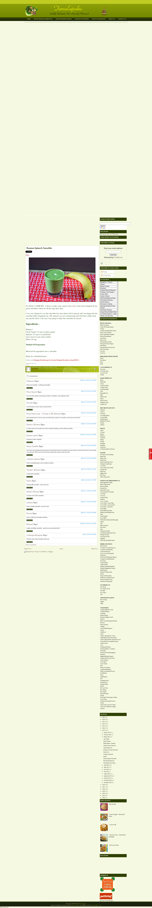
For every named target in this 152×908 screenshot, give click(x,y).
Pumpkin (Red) (104, 684)
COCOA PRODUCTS (106, 367)
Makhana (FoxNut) (105, 421)
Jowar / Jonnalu (104, 501)
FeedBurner (118, 257)
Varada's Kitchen (33, 469)
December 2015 (108, 782)
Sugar (101, 603)
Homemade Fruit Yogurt (109, 763)
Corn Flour (103, 466)
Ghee (101, 391)
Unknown (30, 381)
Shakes (71, 369)
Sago (101, 529)
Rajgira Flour (103, 473)
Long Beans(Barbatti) (105, 669)
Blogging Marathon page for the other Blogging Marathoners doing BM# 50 (56, 360)
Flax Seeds (103, 561)
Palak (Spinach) (63, 369)
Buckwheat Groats (104, 490)
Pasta (101, 514)
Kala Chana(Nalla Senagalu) (107, 334)
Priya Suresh (31, 391)
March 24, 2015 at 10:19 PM (88, 380)
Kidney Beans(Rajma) (105, 336)
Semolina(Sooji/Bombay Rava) (107, 533)
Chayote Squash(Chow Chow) (107, 636)
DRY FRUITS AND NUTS (107, 408)
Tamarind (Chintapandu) (106, 581)
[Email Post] (95, 369)
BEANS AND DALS (105, 323)
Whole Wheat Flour (105, 477)
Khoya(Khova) (104, 393)
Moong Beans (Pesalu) (106, 342)
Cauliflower (103, 632)
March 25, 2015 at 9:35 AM (88, 423)
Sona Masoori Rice (105, 536)
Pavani (29, 513)
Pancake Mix (103, 469)
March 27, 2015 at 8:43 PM (88, 512)
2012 (103, 724)
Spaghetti (102, 538)
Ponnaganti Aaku (104, 680)
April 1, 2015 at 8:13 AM (89, 534)
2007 (103, 717)
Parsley (102, 574)
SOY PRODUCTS (105, 585)
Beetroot (102, 619)
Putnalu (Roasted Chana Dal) (107, 347)
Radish (102, 686)
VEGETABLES (104, 608)
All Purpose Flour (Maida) (106, 454)
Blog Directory (4, 907)
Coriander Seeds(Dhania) (106, 549)
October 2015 (107, 778)
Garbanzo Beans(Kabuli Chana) (108, 330)
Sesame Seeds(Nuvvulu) (106, 579)
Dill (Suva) (103, 555)
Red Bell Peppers (104, 693)
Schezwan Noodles (114, 845)
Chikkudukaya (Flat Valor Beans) (108, 637)
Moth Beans (103, 345)
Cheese (102, 384)
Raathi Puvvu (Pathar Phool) (107, 577)
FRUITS (102, 428)
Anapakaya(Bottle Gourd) (106, 609)
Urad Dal (102, 353)
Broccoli (102, 622)
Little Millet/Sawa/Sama (106, 510)
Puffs (101, 362)
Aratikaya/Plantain (104, 611)
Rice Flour (102, 475)
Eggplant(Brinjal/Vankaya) (106, 656)
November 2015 (108, 780)
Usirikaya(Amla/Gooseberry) (107, 449)
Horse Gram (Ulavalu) (105, 332)
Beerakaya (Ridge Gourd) (106, 617)
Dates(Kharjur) (104, 419)
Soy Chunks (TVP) (105, 589)
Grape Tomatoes (104, 660)
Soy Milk (102, 590)
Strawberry (103, 447)
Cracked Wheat (104, 497)
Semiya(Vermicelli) (105, 531)
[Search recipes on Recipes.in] (106, 900)
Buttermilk (102, 382)
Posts (104, 272)
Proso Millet (103, 518)
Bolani (105, 756)
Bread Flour (103, 460)
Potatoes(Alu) (103, 682)
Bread (101, 358)
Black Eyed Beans (104, 325)
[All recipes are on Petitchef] (106, 899)
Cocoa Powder (104, 373)
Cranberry (102, 438)
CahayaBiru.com (96, 905)
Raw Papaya (103, 691)
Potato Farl (106, 752)
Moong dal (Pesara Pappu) (106, 343)
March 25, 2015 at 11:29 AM (88, 434)
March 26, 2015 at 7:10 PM (88, 480)
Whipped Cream (104, 402)
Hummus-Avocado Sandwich (110, 750)
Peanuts (102, 423)
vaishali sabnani (33, 459)
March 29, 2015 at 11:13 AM (88, 523)
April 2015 (106, 765)
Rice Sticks (103, 527)
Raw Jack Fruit (104, 688)
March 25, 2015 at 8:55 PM (88, 458)
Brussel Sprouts (104, 624)
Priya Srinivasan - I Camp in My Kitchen (43, 413)
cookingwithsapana (34, 535)
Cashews (102, 411)
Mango (102, 439)
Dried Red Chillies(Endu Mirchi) (108, 557)
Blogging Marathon (49, 369)
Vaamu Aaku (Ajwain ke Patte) (107, 704)
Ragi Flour (103, 471)
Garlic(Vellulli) (104, 562)
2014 (103, 728)
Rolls (101, 364)
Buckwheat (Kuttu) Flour (106, 462)
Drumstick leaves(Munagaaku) (107, 652)
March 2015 (107, 737)
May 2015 (106, 767)
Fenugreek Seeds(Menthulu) (107, 559)
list (74, 306)
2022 (103, 797)
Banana (40, 369)
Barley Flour (103, 458)
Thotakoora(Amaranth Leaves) (107, 701)
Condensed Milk (104, 385)
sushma (29, 502)
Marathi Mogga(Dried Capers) (107, 568)
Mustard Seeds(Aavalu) (106, 572)
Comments (106, 275)
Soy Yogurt (103, 592)
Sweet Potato (103, 699)
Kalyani (29, 524)
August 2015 (107, 774)
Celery (102, 634)
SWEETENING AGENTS (107, 598)
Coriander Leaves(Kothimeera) (107, 548)
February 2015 (107, 734)
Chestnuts (102, 413)
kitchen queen (32, 435)
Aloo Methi (106, 739)
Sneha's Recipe (32, 491)
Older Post (94, 549)
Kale (101, 665)
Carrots (102, 630)
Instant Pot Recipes (82, 19)
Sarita (28, 480)
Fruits (57, 369)
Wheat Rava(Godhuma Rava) (107, 540)
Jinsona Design (75, 905)
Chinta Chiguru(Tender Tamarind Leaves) (110, 639)
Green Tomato (103, 663)
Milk (101, 395)
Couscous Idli (112, 824)
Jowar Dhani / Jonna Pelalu (107, 503)
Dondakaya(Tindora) (105, 647)
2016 (103, 784)
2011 (103, 721)
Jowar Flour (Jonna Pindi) (106, 467)
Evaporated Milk (104, 389)
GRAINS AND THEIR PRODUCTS (110, 480)
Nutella (102, 375)
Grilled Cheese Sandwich (109, 745)
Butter (101, 380)
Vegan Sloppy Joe (107, 747)
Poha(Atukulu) (104, 516)
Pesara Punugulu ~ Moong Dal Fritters (117, 815)
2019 (103, 791)
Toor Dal (102, 351)
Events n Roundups (99, 19)
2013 (103, 726)
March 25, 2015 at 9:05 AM (88, 413)
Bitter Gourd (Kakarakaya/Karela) (108, 621)
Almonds (102, 410)
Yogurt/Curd (103, 404)
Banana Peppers (104, 615)
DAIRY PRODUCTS (106, 378)
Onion (101, 675)
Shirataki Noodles (104, 534)
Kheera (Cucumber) (105, 667)
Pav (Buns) (103, 360)
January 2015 (107, 732)
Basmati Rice (103, 488)
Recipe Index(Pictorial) (64, 19)
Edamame (102, 654)
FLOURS (102, 452)
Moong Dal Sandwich (108, 760)
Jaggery (102, 601)
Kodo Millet (103, 508)
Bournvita (102, 369)
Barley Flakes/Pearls (105, 484)
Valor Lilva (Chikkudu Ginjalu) (108, 706)
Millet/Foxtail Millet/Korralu (107, 512)
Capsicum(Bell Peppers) (106, 628)
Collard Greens (104, 643)
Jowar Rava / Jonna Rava (106, 507)
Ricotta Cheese (104, 400)
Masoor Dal (103, 340)
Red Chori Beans (104, 349)
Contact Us (122, 19)
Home (29, 19)
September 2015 (108, 776)
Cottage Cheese (104, 387)
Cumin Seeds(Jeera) (105, 551)
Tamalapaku (77, 7)
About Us (112, 19)
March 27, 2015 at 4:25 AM (88, 491)
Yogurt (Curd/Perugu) (86, 369)
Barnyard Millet (104, 486)
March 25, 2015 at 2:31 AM (88, 391)
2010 (103, 719)
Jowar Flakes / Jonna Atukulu (107, 505)
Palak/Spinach (103, 677)
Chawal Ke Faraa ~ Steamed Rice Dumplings (117, 835)
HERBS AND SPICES (106, 544)
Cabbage (102, 626)
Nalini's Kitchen (33, 424)
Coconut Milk (103, 417)
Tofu (101, 594)
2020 (103, 793)
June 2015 (106, 769)
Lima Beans (103, 338)
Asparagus (103, 613)
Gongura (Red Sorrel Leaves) (107, 658)
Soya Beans (103, 587)
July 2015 (106, 771)
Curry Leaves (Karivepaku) (107, 553)
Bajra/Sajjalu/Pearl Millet (106, 482)
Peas (101, 678)
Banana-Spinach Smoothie (39, 248)
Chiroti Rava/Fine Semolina (107, 492)
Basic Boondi (112, 804)
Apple (101, 430)
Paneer (102, 398)
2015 (103, 730)
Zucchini (102, 708)
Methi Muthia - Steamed (109, 743)
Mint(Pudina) (103, 570)
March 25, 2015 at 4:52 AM (88, 402)
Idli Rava (102, 499)
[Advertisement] (61, 231)
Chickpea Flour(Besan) (106, 464)
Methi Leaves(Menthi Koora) (107, 671)
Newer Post (27, 549)
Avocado (102, 432)
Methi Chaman (107, 741)
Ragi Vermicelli (104, 525)
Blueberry (102, 436)
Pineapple (102, 443)
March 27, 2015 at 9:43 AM (88, 501)
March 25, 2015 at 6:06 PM (88, 445)
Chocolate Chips (104, 371)
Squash (102, 695)
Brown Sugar (103, 599)
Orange (102, 441)
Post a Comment (31, 545)
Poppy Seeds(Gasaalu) (105, 575)
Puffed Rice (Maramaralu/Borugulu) (109, 520)
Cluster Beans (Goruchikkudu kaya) (109, 641)
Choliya (102, 329)
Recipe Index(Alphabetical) (43, 19)
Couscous (102, 495)
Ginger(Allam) (104, 564)
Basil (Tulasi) (103, 546)
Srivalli (29, 402)
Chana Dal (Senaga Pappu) (107, 327)
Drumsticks (103, 650)
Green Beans (103, 662)
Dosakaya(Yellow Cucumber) (107, 649)
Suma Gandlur (32, 446)
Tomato (102, 703)
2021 (103, 795)
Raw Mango (103, 690)
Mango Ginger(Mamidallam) (107, 566)
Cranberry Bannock (108, 754)
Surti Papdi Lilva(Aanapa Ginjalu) (108, 697)
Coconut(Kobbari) (104, 415)
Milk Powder (103, 397)
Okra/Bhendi (103, 673)
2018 (103, 789)
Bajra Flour (103, 456)
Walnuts (102, 425)
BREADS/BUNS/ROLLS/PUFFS (109, 356)
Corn (101, 645)
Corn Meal (103, 493)
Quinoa (102, 521)
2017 (103, 787)
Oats (101, 523)
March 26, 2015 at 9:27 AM (88, 469)
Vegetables (76, 369)
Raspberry (102, 445)
